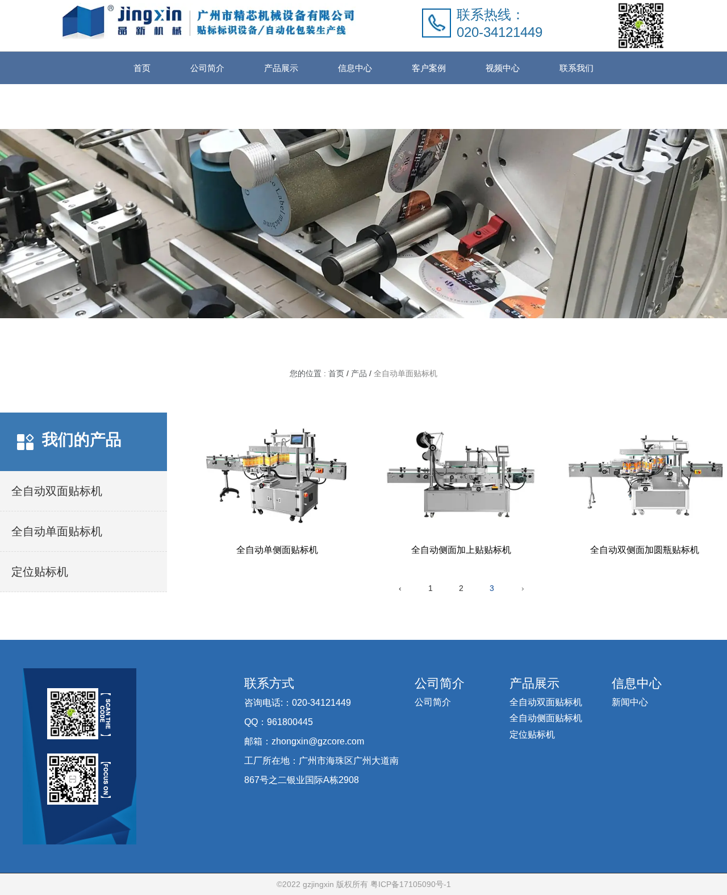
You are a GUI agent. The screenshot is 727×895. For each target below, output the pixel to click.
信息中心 (355, 68)
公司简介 (207, 68)
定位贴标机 (532, 734)
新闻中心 (630, 702)
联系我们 (576, 68)
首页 (142, 68)
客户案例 (429, 68)
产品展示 (281, 68)
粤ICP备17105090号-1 (409, 884)
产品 (359, 373)
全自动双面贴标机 (545, 702)
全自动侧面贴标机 (545, 718)
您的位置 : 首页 (318, 373)
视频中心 (503, 68)
